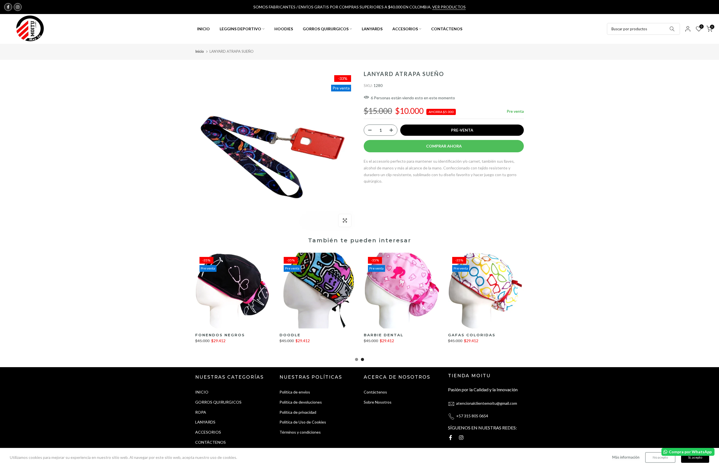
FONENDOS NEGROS (220, 335)
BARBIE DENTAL (383, 335)
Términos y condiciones (300, 432)
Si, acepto (695, 457)
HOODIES (283, 28)
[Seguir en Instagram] (18, 7)
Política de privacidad (297, 412)
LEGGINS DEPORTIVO (240, 28)
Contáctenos (375, 392)
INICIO (203, 28)
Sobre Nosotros (378, 402)
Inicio (199, 51)
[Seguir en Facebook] (8, 7)
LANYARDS (372, 28)
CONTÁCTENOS (446, 28)
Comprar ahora (444, 146)
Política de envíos (294, 392)
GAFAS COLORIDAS (471, 335)
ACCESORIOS (405, 28)
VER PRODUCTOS (449, 6)
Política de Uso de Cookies (302, 422)
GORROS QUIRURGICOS (326, 28)
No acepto (660, 457)
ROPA (200, 412)
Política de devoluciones (300, 402)
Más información (626, 457)
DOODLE (290, 335)
